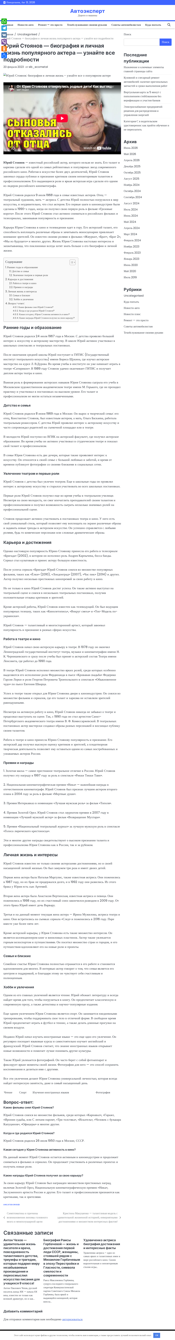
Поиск (127, 34)
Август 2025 (131, 179)
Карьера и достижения (20, 279)
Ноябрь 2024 (132, 185)
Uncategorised (11, 1205)
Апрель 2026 (132, 160)
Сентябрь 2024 (133, 197)
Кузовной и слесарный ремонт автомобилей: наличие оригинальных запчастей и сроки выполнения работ (146, 82)
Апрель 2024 (132, 228)
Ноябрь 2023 (131, 246)
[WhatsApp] (4, 21)
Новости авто (26, 25)
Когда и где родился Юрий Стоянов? (37, 310)
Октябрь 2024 (132, 191)
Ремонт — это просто (50, 25)
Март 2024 (130, 234)
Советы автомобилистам (126, 25)
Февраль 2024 (132, 240)
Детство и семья (20, 271)
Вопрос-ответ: (16, 303)
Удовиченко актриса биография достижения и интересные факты (101, 1244)
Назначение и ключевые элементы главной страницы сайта (144, 69)
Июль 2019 (130, 277)
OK (156, 1335)
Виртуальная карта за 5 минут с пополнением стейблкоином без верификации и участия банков (142, 96)
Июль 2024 (131, 209)
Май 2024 (130, 222)
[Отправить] (4, 55)
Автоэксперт (87, 11)
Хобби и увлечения (23, 299)
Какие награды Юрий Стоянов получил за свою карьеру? (47, 318)
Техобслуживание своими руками (87, 25)
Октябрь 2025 (132, 172)
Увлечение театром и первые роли (30, 275)
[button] (71, 262)
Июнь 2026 (131, 148)
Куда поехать (153, 25)
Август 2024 (131, 203)
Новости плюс (132, 314)
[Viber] (4, 41)
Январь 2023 (131, 259)
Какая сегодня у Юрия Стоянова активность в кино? (44, 314)
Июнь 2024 (131, 216)
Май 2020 (130, 271)
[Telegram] (4, 28)
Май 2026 (130, 154)
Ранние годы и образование (22, 267)
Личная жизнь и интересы (22, 291)
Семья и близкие (21, 295)
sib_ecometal (38, 67)
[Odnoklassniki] (4, 48)
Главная (8, 25)
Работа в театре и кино (24, 283)
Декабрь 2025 (132, 166)
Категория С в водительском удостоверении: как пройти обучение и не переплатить (146, 125)
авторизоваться (72, 1319)
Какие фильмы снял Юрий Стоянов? (35, 307)
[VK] (4, 35)
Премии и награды (23, 287)
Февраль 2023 (132, 253)
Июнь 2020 (131, 265)
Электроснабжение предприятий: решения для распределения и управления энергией (143, 111)
